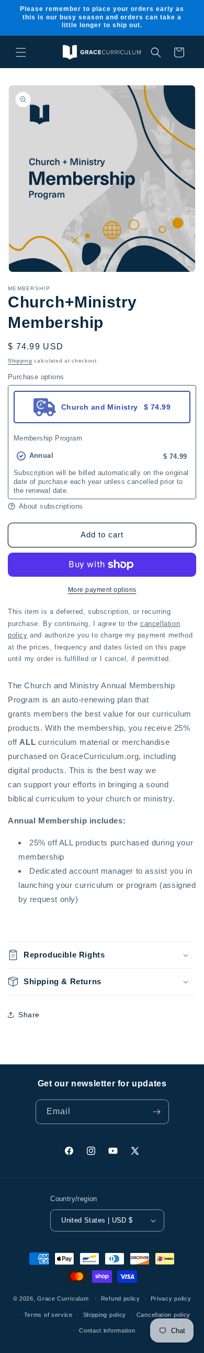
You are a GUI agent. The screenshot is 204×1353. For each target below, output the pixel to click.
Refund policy (120, 1298)
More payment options (102, 589)
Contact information (107, 1330)
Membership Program (48, 438)
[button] (20, 52)
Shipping (20, 361)
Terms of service (48, 1315)
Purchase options (36, 377)
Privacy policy (171, 1298)
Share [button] (29, 1014)
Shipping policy (105, 1315)
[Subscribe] (156, 1111)
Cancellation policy (163, 1315)
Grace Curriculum (62, 1298)
